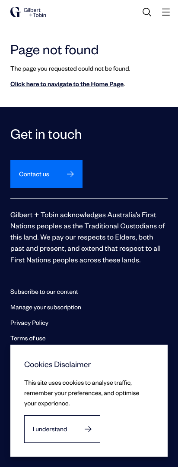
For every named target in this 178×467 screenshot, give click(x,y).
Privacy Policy (29, 322)
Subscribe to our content (44, 291)
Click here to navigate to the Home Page (67, 84)
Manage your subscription (45, 307)
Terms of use (28, 338)
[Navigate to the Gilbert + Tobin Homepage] (28, 12)
